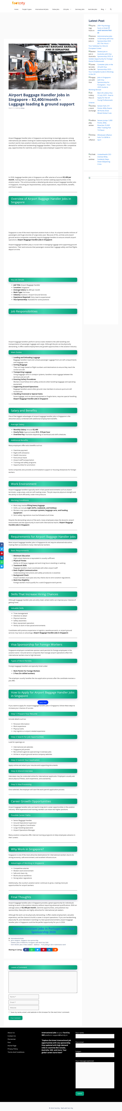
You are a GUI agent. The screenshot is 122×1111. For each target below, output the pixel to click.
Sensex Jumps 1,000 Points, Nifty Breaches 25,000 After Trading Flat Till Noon (104, 125)
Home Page (12, 1046)
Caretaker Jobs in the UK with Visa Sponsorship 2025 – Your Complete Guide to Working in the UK (101, 69)
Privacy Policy (13, 1049)
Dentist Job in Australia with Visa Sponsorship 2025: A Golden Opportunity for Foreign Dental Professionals (101, 56)
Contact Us (12, 1036)
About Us (11, 1033)
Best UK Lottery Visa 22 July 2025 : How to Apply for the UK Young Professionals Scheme (101, 98)
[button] (110, 9)
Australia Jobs (92, 9)
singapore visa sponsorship (29, 940)
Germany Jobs (79, 9)
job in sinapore (15, 940)
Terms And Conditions (16, 1052)
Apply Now (42, 702)
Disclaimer (12, 1039)
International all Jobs (42, 9)
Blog (102, 9)
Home (16, 9)
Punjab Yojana (26, 9)
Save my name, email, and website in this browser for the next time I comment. (40, 1012)
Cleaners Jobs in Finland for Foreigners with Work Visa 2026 (29, 942)
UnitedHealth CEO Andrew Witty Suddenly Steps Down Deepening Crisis (104, 159)
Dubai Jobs (55, 9)
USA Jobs (66, 9)
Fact (9, 1042)
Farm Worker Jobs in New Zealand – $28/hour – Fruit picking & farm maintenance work (38, 945)
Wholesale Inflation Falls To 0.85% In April (104, 137)
